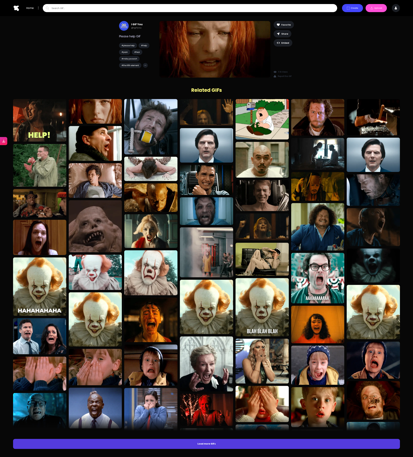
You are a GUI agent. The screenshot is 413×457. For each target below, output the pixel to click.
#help (144, 45)
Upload (378, 8)
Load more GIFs (206, 443)
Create (354, 8)
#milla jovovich (129, 58)
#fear (137, 52)
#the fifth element (130, 65)
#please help (128, 45)
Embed (285, 42)
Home (30, 8)
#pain (124, 52)
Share (284, 33)
